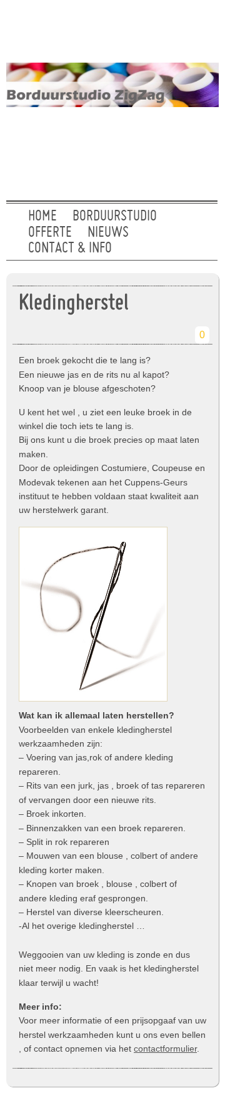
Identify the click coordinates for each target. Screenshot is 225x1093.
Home (42, 217)
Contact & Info (70, 249)
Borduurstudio (114, 217)
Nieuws (108, 233)
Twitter (115, 28)
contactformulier (165, 1049)
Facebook (155, 28)
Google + (195, 28)
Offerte (50, 233)
